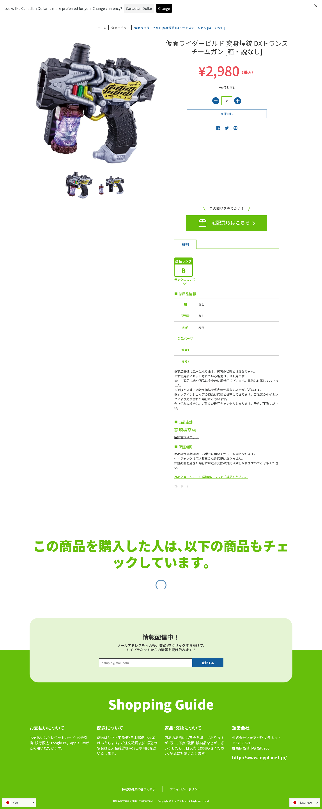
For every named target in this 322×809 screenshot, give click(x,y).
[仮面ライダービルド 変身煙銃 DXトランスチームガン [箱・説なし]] (79, 185)
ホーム (102, 28)
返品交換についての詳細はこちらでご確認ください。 (211, 477)
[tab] (185, 244)
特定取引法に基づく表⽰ (139, 789)
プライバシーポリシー (185, 789)
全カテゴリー (120, 28)
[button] (218, 128)
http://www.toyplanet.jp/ (259, 757)
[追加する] (237, 100)
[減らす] (215, 100)
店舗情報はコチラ (186, 437)
